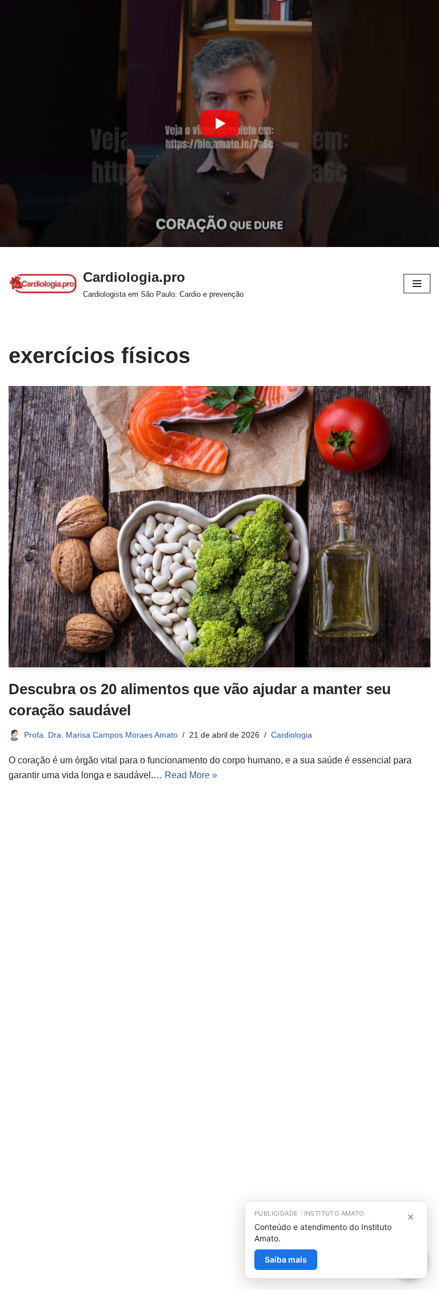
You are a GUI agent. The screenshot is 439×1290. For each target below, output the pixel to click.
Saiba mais (286, 1259)
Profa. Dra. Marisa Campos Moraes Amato (101, 734)
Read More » (191, 775)
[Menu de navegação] (417, 283)
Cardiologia (291, 734)
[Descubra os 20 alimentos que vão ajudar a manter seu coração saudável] (219, 526)
